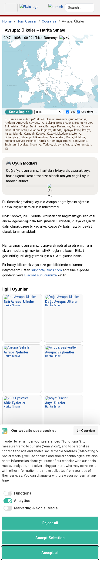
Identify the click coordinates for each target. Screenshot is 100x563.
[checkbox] (17, 493)
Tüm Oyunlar (27, 21)
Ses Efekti (87, 111)
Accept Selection (50, 538)
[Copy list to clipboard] (7, 148)
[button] (55, 7)
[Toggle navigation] (11, 7)
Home (7, 21)
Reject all (50, 523)
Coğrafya (49, 21)
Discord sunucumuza (40, 275)
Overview (88, 431)
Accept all (50, 552)
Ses (72, 111)
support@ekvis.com (46, 270)
